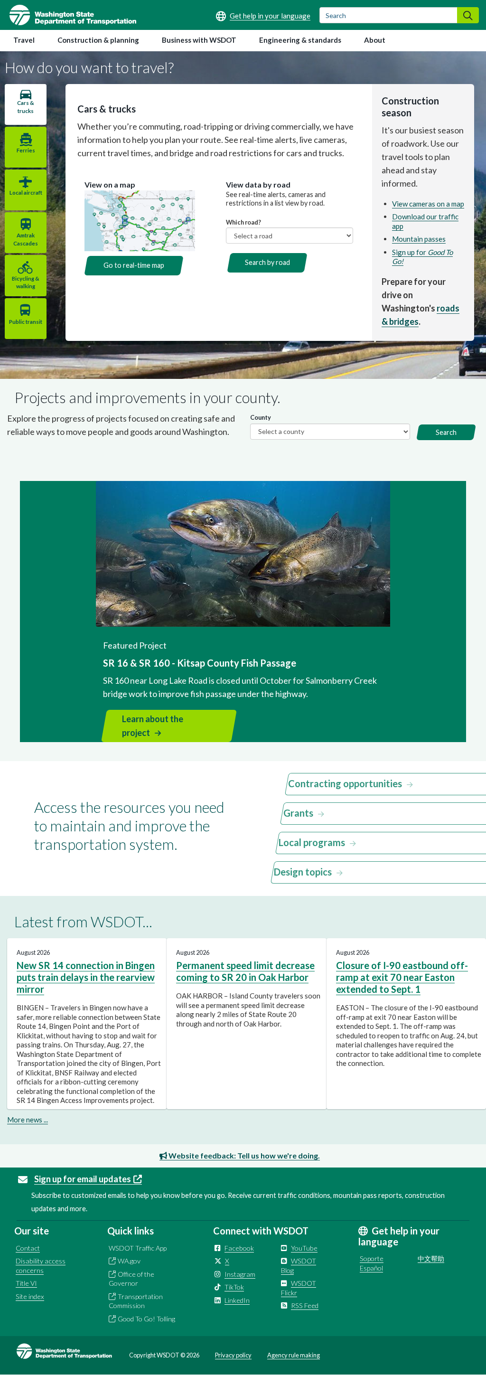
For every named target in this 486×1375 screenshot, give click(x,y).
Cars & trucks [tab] (25, 106)
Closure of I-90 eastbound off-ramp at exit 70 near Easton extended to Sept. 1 (402, 977)
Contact (28, 1248)
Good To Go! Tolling (146, 1319)
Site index (30, 1296)
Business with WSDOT (199, 40)
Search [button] (446, 432)
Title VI (26, 1283)
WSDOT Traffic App (138, 1248)
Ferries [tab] (26, 150)
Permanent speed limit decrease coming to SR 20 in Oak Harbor (245, 971)
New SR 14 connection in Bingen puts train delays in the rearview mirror (86, 977)
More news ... (27, 1119)
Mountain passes (419, 239)
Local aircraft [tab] (25, 192)
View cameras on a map (428, 203)
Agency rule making (293, 1355)
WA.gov (129, 1261)
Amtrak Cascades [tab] (25, 239)
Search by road (267, 262)
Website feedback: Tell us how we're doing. (243, 1155)
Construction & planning (98, 40)
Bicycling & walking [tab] (25, 282)
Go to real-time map (133, 265)
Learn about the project (152, 726)
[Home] (68, 15)
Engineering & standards (300, 40)
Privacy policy (233, 1355)
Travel (24, 40)
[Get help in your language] (263, 15)
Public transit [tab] (25, 322)
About (374, 40)
